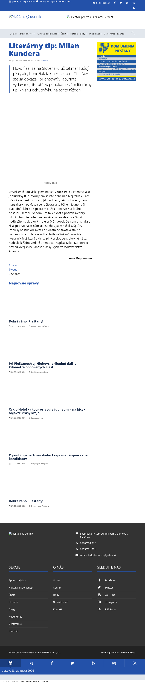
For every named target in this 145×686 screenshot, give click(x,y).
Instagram (111, 602)
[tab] (10, 663)
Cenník (57, 587)
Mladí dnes (94, 33)
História (74, 33)
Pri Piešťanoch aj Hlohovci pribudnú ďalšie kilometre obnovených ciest (43, 365)
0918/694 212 (88, 543)
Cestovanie (109, 33)
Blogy (83, 33)
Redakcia (44, 60)
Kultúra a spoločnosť (47, 33)
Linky (56, 594)
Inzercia (120, 33)
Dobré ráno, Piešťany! (26, 321)
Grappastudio (119, 652)
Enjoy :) (131, 652)
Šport (63, 33)
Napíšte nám (60, 602)
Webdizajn (106, 652)
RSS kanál (110, 609)
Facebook (110, 580)
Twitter (109, 587)
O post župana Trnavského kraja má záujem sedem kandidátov (50, 457)
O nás (56, 580)
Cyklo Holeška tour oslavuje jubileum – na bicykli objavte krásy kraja (48, 411)
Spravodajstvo (26, 33)
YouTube (110, 594)
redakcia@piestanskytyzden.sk (98, 555)
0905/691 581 (88, 549)
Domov (13, 33)
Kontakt (57, 609)
